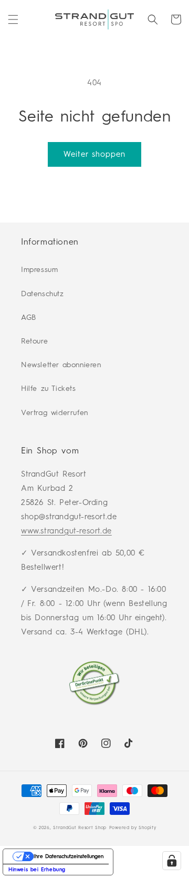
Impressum (39, 269)
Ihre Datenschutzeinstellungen (68, 856)
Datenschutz (42, 293)
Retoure (34, 341)
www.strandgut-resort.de (66, 531)
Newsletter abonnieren (61, 364)
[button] (13, 19)
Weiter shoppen (94, 154)
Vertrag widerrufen (54, 412)
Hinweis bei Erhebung (37, 869)
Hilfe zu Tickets (48, 388)
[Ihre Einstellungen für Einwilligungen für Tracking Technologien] (172, 861)
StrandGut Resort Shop (80, 827)
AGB (28, 317)
